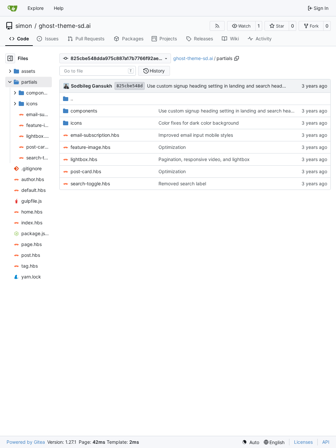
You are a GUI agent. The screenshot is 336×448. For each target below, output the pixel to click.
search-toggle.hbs (90, 183)
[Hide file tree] (10, 58)
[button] (241, 26)
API (325, 442)
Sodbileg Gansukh (91, 86)
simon (23, 26)
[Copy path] (236, 58)
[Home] (12, 8)
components (84, 110)
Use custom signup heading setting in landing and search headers (218, 86)
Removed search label (182, 183)
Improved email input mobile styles (195, 135)
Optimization (172, 147)
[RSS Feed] (217, 26)
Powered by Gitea (26, 442)
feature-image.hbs (90, 147)
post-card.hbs (86, 171)
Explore (36, 8)
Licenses (303, 442)
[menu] (250, 442)
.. (72, 98)
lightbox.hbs (84, 159)
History (157, 70)
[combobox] (97, 71)
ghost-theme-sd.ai (65, 26)
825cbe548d (129, 85)
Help (59, 8)
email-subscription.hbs (95, 135)
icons (76, 123)
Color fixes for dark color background (198, 123)
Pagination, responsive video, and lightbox (204, 159)
